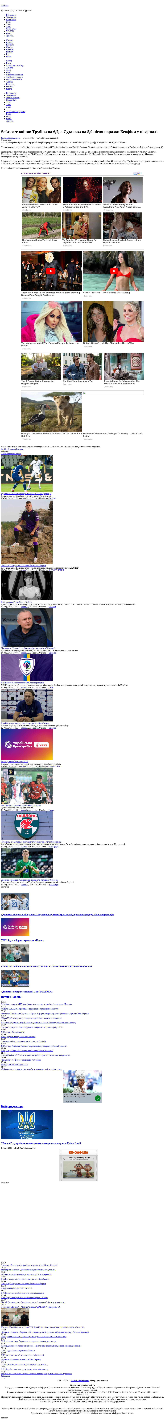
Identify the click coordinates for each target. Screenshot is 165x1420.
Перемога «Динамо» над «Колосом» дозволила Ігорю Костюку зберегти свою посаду (38, 1023)
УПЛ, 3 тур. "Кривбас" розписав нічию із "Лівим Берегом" (27, 1050)
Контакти (10, 84)
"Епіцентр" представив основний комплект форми (23, 565)
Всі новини (11, 15)
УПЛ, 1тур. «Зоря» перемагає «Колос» (22, 940)
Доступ (9, 82)
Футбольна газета (14, 79)
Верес (51, 810)
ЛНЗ (51, 687)
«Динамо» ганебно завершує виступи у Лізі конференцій (26, 494)
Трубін (4, 449)
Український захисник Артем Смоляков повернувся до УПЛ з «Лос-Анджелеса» (36, 1374)
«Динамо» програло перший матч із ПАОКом (26, 991)
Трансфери (11, 17)
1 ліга (8, 24)
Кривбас (10, 49)
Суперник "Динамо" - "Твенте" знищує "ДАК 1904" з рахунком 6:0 (30, 1307)
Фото (8, 70)
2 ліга (8, 26)
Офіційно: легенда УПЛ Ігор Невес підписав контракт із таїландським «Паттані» (36, 1004)
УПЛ (8, 22)
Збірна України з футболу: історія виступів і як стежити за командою (31, 1018)
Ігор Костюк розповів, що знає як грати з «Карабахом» (25, 723)
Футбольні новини (14, 77)
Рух (7, 54)
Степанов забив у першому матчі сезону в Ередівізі (23, 1041)
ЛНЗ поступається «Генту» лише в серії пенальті (22, 1355)
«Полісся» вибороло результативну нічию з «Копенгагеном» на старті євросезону (46, 966)
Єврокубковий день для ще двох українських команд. (24, 1364)
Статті (9, 61)
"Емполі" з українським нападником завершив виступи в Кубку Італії (31, 1027)
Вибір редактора (12, 1106)
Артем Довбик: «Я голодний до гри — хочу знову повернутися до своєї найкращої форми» (41, 1346)
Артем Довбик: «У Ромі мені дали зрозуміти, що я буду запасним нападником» (35, 1055)
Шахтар (9, 42)
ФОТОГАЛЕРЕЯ (56, 570)
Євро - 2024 (11, 29)
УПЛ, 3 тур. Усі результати (12, 1032)
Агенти (9, 68)
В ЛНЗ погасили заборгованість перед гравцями (22, 683)
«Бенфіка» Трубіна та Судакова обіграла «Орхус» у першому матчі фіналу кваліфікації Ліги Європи (45, 1013)
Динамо (9, 40)
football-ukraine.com (80, 1381)
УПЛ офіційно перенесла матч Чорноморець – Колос (24, 1297)
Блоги (8, 63)
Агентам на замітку (14, 65)
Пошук (9, 89)
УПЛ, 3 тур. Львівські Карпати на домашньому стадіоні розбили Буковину (34, 1046)
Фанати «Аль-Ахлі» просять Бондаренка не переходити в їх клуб (29, 1009)
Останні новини (11, 997)
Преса (8, 33)
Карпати (10, 45)
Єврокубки (11, 19)
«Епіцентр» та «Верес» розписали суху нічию (21, 805)
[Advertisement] (20, 1222)
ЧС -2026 (10, 31)
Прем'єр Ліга (54, 766)
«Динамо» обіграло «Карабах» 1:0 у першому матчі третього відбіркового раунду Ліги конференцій (57, 914)
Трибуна (10, 36)
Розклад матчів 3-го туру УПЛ (14, 762)
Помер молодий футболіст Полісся (16, 602)
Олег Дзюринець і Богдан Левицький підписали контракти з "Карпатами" (33, 1336)
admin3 (24, 498)
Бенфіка (19, 449)
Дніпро (9, 47)
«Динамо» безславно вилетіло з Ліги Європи (21, 1360)
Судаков (11, 449)
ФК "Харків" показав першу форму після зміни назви (24, 1369)
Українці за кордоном (15, 111)
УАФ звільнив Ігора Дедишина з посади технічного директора (28, 1341)
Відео (8, 72)
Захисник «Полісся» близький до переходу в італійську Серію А (29, 880)
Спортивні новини (14, 75)
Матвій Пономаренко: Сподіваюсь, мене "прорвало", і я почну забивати (32, 1302)
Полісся (9, 52)
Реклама (9, 86)
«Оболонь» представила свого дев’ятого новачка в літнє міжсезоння (31, 842)
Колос (8, 56)
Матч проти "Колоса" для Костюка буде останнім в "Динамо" (28, 648)
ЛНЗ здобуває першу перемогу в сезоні (18, 1037)
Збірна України (12, 98)
